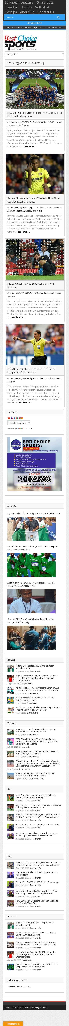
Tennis (27, 7)
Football (19, 125)
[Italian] (18, 418)
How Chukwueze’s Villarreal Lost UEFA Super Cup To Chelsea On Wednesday (34, 114)
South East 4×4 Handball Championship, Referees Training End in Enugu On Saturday (38, 708)
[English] (12, 418)
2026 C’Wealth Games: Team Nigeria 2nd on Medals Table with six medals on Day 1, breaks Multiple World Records (37, 741)
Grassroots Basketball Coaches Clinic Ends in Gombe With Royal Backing (36, 933)
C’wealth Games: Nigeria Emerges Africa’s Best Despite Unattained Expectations (32, 548)
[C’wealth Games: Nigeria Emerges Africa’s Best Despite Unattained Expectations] (31, 565)
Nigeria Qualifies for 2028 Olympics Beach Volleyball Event (33, 513)
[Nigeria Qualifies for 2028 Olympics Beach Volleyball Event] (31, 529)
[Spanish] (21, 418)
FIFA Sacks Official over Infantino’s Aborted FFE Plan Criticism (37, 873)
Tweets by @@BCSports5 (18, 986)
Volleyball (42, 7)
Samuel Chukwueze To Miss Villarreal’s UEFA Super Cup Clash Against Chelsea (33, 199)
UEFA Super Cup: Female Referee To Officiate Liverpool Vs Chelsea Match (31, 370)
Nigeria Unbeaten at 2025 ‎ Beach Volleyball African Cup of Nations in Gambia (35, 774)
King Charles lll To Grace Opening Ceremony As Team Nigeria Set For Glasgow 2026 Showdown (37, 689)
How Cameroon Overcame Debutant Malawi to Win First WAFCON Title (37, 902)
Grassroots (44, 2)
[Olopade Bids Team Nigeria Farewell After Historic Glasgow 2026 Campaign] (31, 638)
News (26, 125)
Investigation (30, 211)
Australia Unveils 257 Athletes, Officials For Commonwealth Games (35, 698)
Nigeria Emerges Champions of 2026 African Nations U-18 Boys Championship (36, 730)
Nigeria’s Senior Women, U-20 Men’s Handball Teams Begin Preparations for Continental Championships (36, 678)
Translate (28, 428)
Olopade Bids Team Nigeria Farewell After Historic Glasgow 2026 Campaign (30, 621)
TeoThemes (43, 1007)
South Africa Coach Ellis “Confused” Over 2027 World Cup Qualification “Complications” (36, 834)
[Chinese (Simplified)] (8, 418)
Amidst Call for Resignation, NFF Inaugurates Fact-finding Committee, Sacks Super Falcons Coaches (38, 815)
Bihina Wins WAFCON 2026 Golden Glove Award (37, 824)
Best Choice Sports (41, 122)
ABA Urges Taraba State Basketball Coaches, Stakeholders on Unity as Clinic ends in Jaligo (36, 943)
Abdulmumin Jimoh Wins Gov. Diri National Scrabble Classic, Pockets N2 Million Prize (31, 584)
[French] (15, 418)
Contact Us (46, 12)
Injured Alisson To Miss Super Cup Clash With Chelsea (31, 285)
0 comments (12, 122)
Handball (11, 7)
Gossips (11, 12)
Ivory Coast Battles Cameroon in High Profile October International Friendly (36, 796)
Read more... (29, 146)
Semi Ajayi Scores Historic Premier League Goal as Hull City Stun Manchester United (38, 806)
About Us (27, 12)
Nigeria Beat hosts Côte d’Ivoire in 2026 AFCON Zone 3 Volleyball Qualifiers (37, 752)
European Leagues (19, 2)
